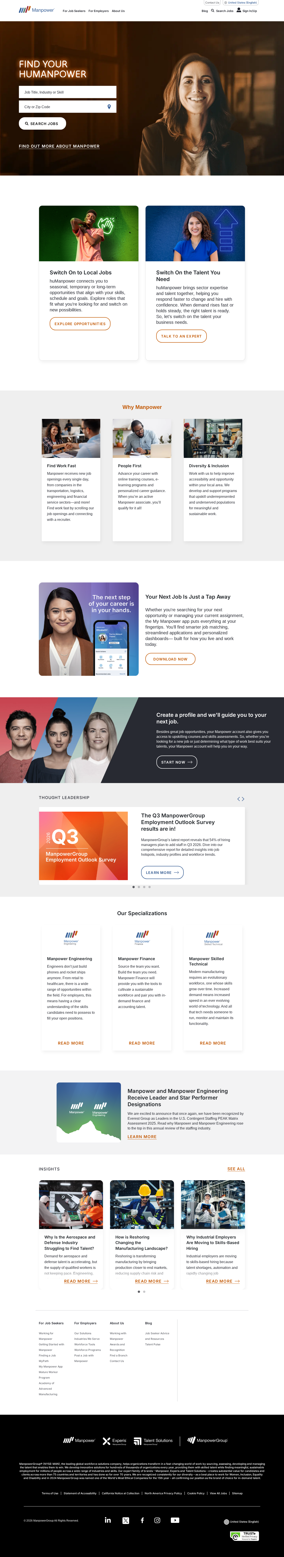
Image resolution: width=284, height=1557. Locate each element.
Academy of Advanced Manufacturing (48, 1388)
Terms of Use (50, 1493)
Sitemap (237, 1493)
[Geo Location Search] (110, 106)
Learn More (159, 872)
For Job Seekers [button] (51, 1323)
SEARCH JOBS (44, 123)
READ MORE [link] (77, 1281)
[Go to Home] (37, 10)
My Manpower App (51, 1366)
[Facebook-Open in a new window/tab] (142, 1520)
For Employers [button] (85, 1323)
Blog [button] (148, 1323)
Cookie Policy (196, 1493)
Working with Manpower (118, 1336)
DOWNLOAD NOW (170, 659)
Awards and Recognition (117, 1347)
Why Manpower (142, 407)
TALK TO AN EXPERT (181, 336)
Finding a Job (47, 1355)
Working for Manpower (46, 1336)
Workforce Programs (87, 1350)
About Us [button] (117, 1323)
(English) (242, 2)
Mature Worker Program (48, 1374)
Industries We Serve (87, 1338)
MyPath (44, 1361)
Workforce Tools (84, 1344)
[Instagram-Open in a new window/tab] (157, 1520)
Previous (237, 798)
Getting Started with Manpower (51, 1347)
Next (242, 798)
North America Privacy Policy (163, 1493)
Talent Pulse (152, 1344)
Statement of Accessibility (80, 1493)
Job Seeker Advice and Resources (157, 1336)
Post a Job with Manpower (84, 1358)
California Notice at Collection (120, 1493)
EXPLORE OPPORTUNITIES (80, 324)
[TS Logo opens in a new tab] (150, 1441)
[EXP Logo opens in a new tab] (111, 1441)
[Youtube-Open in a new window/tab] (175, 1520)
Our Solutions (82, 1333)
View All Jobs (218, 1493)
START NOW (173, 762)
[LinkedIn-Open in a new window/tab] (108, 1520)
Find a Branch (118, 1355)
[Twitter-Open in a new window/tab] (125, 1520)
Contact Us (212, 2)
